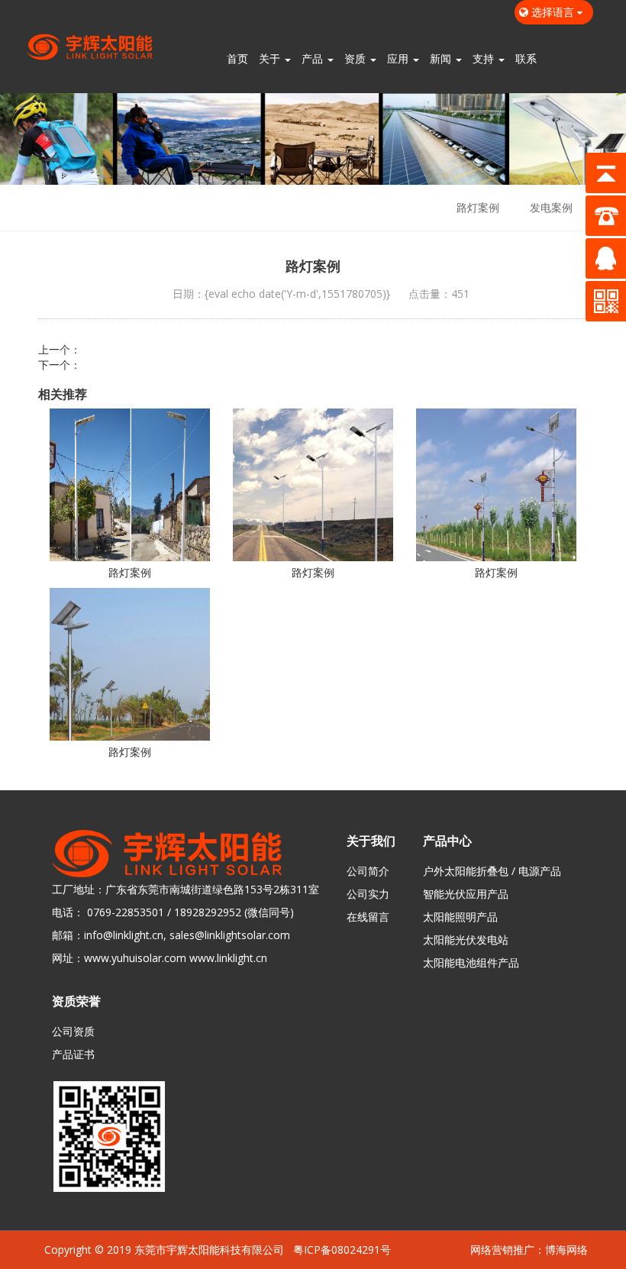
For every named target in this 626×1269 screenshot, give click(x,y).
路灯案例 (478, 207)
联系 (526, 58)
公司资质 (73, 1031)
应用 (399, 58)
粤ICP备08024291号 (342, 1249)
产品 (314, 58)
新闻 (442, 58)
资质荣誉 (76, 1001)
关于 (271, 58)
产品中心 (447, 840)
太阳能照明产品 (460, 916)
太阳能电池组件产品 (471, 962)
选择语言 (552, 12)
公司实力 (368, 893)
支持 (485, 58)
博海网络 (566, 1249)
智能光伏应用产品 (465, 893)
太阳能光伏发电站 (465, 939)
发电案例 (551, 207)
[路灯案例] (130, 484)
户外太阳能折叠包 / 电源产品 (492, 871)
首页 (237, 58)
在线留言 (368, 916)
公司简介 (368, 871)
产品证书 (73, 1054)
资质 (356, 58)
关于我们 (371, 840)
